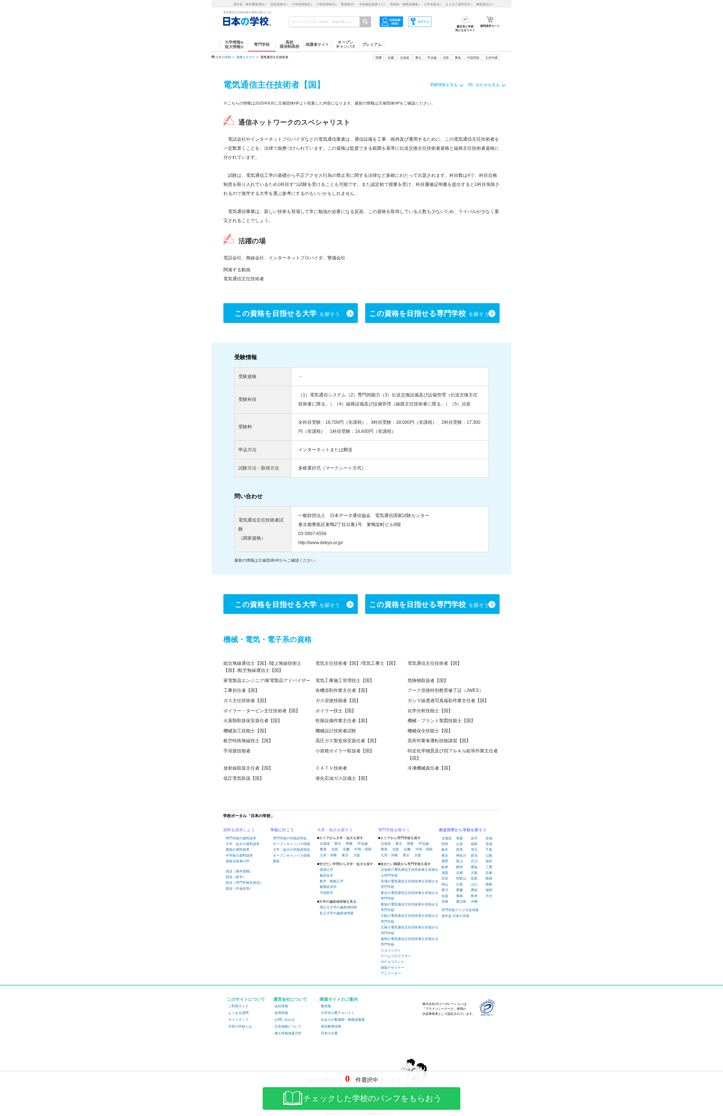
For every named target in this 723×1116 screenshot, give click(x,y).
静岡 (459, 867)
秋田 (444, 844)
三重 (488, 867)
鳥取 (474, 878)
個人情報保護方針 (288, 1033)
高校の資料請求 (237, 850)
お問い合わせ (285, 1020)
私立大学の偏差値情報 (337, 913)
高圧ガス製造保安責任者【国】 (347, 740)
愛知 (474, 867)
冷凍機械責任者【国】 (430, 768)
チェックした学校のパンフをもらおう (372, 1098)
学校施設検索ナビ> (372, 4)
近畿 (346, 849)
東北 (337, 844)
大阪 (356, 855)
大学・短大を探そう (335, 830)
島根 (488, 878)
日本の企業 (329, 1033)
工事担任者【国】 (241, 690)
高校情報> (279, 4)
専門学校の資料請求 (241, 838)
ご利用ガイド (238, 1006)
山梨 (488, 855)
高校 (276, 861)
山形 (459, 844)
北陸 (334, 849)
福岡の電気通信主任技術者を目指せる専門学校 (409, 941)
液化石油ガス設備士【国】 (342, 778)
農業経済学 (328, 887)
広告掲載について (288, 1026)
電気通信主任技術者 (243, 278)
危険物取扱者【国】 (428, 680)
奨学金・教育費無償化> (249, 4)
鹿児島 (461, 902)
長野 (444, 861)
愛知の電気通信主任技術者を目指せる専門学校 (409, 907)
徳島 (488, 884)
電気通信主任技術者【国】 (435, 663)
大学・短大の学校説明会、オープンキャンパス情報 (293, 852)
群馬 (459, 850)
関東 (349, 844)
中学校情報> (302, 4)
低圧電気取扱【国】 (243, 778)
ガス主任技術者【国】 (246, 700)
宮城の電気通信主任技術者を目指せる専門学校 (409, 884)
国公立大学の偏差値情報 (338, 907)
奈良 (444, 878)
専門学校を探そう (394, 830)
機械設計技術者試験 (335, 730)
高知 (474, 890)
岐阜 (444, 867)
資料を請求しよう (239, 830)
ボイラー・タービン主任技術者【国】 (261, 710)
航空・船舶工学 (331, 881)
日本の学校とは (240, 1026)
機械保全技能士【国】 (430, 730)
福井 (488, 861)
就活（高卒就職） (239, 871)
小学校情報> (326, 4)
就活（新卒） (236, 877)
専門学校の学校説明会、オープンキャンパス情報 (291, 841)
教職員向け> (484, 4)
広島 (459, 884)
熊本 (474, 896)
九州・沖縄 (328, 855)
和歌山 (461, 878)
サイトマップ (238, 1020)
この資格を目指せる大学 (287, 313)
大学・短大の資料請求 (243, 844)
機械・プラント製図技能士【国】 (441, 720)
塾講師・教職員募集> (405, 4)
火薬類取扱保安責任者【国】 (252, 720)
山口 (474, 884)
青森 (459, 838)
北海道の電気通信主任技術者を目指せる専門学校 (409, 872)
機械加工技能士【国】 (246, 730)
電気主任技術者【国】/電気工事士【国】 (356, 663)
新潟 (474, 855)
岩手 (474, 838)
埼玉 (474, 850)
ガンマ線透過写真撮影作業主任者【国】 (448, 700)
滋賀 (444, 873)
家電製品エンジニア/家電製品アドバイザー (266, 680)
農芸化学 (326, 876)
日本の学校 (223, 57)
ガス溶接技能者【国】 (338, 700)
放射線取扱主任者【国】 (248, 768)
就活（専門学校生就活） (244, 883)
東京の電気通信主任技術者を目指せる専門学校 (409, 895)
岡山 (444, 884)
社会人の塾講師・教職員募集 (343, 1020)
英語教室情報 (331, 1026)
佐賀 (444, 896)
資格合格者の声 (237, 861)
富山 (459, 861)
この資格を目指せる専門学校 (429, 313)
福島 (474, 844)
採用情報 (281, 1013)
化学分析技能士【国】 (430, 710)
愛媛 (459, 890)
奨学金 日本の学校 (455, 916)
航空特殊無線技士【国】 (248, 740)
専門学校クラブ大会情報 (460, 910)
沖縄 (474, 902)
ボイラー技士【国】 (335, 710)
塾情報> (348, 4)
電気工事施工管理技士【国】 (344, 680)
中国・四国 (362, 849)
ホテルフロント (392, 962)
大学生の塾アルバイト (338, 1013)
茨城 (488, 844)
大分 (488, 896)
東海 (323, 849)
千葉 (488, 850)
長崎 (459, 896)
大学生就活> (432, 4)
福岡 (488, 890)
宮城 (488, 838)
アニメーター (391, 973)
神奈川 (461, 855)
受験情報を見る (444, 84)
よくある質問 (238, 1013)
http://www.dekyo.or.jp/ (320, 542)
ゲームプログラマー (396, 956)
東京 (345, 855)
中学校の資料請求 (239, 855)
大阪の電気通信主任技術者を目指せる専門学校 (409, 918)
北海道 (404, 57)
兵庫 (488, 873)
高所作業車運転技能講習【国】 (439, 740)
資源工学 (326, 870)
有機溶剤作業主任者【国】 (342, 690)
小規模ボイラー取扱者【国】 (344, 750)
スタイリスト (391, 950)
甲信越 (363, 844)
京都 (459, 873)
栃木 (444, 850)
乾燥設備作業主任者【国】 (342, 720)
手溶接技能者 (237, 750)
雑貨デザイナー (392, 968)
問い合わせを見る (484, 84)
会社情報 (281, 1006)
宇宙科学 (326, 893)
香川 (444, 890)
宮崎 (444, 902)
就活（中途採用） (239, 889)
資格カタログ (245, 57)
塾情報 (326, 1006)
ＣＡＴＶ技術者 (331, 768)
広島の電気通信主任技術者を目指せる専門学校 (409, 930)
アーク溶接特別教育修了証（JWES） (446, 690)
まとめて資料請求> (458, 4)
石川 (474, 861)
